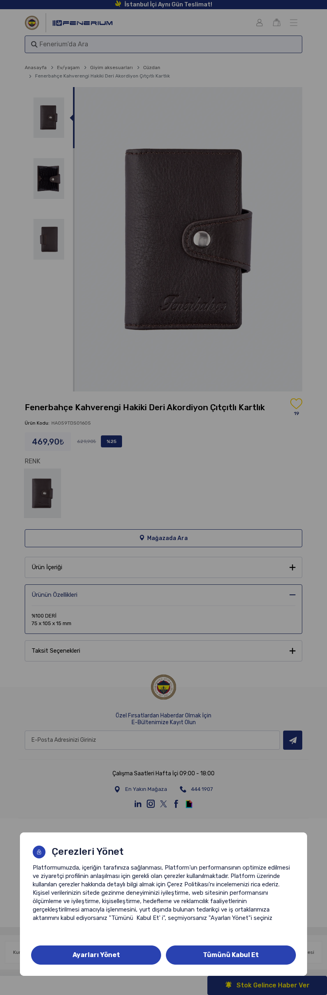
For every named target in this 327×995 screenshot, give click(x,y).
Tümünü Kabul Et (231, 955)
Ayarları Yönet (96, 955)
